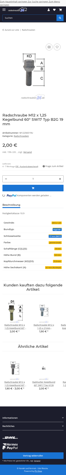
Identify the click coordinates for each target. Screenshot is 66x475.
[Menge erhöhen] (60, 179)
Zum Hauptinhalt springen (14, 1)
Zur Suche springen (38, 1)
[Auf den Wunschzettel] (57, 47)
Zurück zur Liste (12, 29)
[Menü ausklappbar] (4, 8)
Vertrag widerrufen (33, 455)
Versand (27, 152)
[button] (48, 10)
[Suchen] (60, 18)
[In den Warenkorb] (4, 38)
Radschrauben (21, 136)
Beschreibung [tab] (11, 204)
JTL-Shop (38, 471)
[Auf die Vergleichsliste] (49, 47)
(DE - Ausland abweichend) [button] (26, 166)
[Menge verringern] (6, 179)
